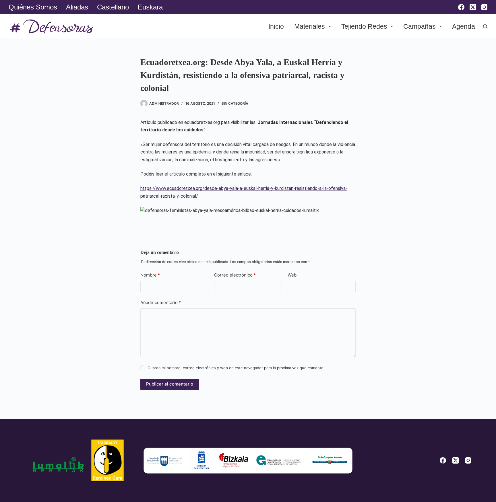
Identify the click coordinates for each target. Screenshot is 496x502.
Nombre (150, 275)
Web (292, 275)
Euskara (150, 7)
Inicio (276, 26)
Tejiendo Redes (364, 26)
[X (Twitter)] (473, 7)
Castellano (113, 7)
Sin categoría (235, 103)
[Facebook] (461, 7)
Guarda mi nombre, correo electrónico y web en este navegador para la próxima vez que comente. (236, 367)
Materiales (309, 26)
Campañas (419, 26)
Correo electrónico (235, 275)
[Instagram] (484, 7)
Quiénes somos (33, 7)
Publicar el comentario (169, 384)
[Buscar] (485, 26)
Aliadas (77, 7)
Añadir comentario (160, 302)
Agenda (463, 26)
